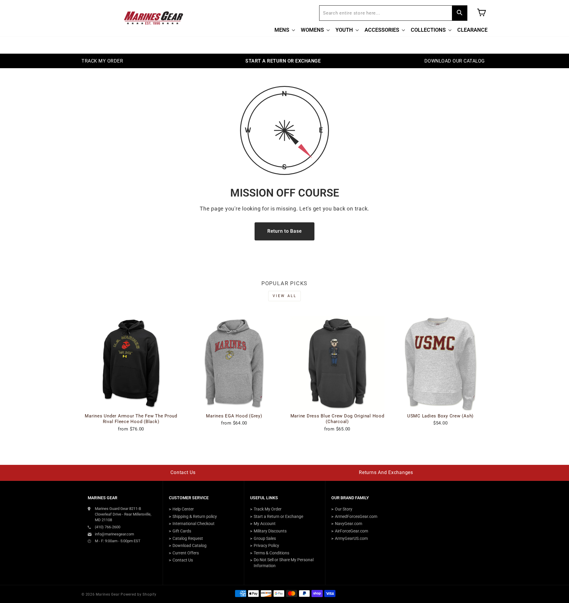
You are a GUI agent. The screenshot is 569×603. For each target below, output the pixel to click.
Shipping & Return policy (194, 516)
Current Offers (185, 553)
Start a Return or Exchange (278, 516)
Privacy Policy (266, 545)
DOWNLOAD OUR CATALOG (454, 61)
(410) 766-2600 (107, 527)
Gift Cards (181, 531)
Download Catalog (189, 545)
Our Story (343, 509)
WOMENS (313, 30)
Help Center (183, 509)
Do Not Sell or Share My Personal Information (284, 562)
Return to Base (284, 231)
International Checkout (193, 523)
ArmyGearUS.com (351, 538)
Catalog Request (187, 538)
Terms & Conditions (271, 553)
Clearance (472, 30)
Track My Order (268, 509)
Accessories (382, 30)
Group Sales (265, 538)
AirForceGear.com (351, 531)
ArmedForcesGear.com (356, 516)
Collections (429, 30)
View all (285, 296)
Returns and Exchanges (386, 472)
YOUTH (344, 30)
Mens (282, 30)
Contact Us (183, 472)
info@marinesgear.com (114, 534)
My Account (265, 523)
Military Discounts (270, 531)
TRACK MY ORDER (102, 61)
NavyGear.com (348, 523)
